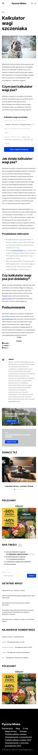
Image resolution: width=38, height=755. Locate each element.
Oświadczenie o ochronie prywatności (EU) (17, 744)
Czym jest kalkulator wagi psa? (15, 552)
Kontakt (23, 731)
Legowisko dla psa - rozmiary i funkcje (19, 486)
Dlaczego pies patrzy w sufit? (15, 642)
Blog (18, 728)
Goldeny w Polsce (7, 637)
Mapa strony (11, 731)
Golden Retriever (19, 637)
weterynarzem (7, 298)
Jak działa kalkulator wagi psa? (15, 557)
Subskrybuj (7, 728)
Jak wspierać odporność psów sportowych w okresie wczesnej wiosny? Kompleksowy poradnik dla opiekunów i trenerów (18, 612)
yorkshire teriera (17, 250)
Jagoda (11, 359)
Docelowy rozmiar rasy (15, 121)
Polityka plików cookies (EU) (18, 740)
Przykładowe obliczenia (17, 559)
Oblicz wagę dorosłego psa (19, 149)
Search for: (6, 572)
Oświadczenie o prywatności (18, 737)
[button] (35, 3)
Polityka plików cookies (16, 734)
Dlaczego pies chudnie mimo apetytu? (18, 652)
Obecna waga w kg (18, 138)
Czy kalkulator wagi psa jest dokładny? (18, 561)
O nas (25, 728)
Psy (3, 12)
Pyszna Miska (19, 3)
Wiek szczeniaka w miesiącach (17, 129)
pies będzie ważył (8, 319)
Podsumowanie (10, 564)
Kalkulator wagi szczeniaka (18, 554)
